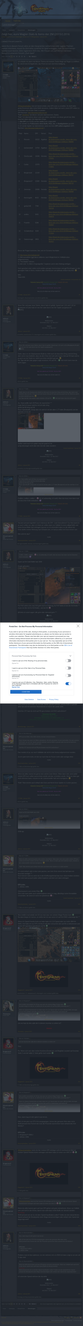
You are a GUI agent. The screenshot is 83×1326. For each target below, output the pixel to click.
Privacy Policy (53, 699)
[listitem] (41, 656)
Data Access (41, 699)
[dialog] (41, 663)
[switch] (68, 660)
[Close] (79, 627)
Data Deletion (29, 699)
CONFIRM (26, 692)
